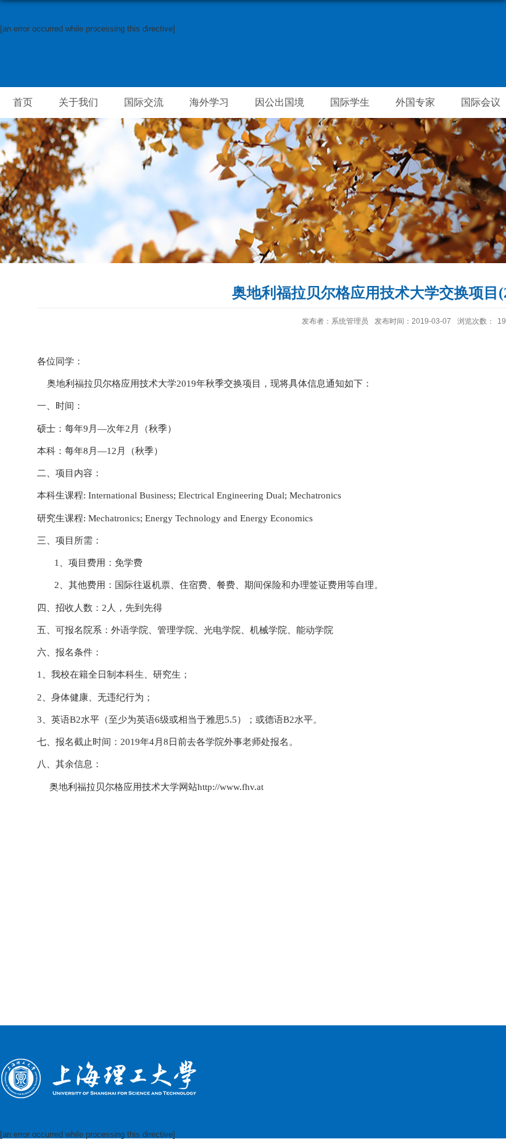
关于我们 (78, 102)
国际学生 (350, 102)
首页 (23, 102)
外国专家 (415, 102)
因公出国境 (279, 102)
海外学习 (209, 102)
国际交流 (144, 102)
